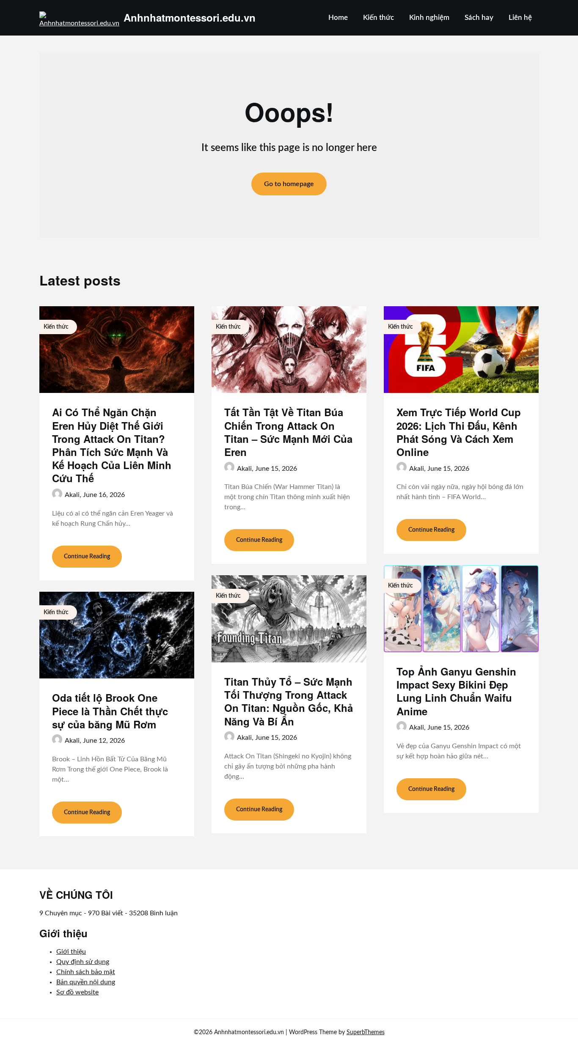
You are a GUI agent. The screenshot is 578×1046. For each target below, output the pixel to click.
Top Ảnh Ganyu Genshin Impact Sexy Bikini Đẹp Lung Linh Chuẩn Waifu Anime (456, 691)
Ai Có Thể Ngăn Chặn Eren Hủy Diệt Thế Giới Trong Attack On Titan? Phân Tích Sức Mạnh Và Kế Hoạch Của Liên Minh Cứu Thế (111, 445)
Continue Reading (87, 557)
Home (338, 17)
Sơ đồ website (77, 992)
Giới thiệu (71, 951)
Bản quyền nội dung (85, 982)
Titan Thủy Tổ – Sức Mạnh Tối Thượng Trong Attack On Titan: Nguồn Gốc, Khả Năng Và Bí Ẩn (288, 701)
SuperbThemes (366, 1032)
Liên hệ (520, 17)
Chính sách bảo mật (85, 972)
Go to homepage (289, 184)
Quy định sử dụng (82, 961)
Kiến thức (378, 17)
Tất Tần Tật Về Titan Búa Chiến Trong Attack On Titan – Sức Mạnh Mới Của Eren (288, 432)
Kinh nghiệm (429, 17)
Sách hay (479, 17)
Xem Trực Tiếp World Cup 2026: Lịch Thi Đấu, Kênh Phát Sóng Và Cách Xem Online (458, 432)
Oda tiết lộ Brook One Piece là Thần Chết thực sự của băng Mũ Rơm (110, 710)
